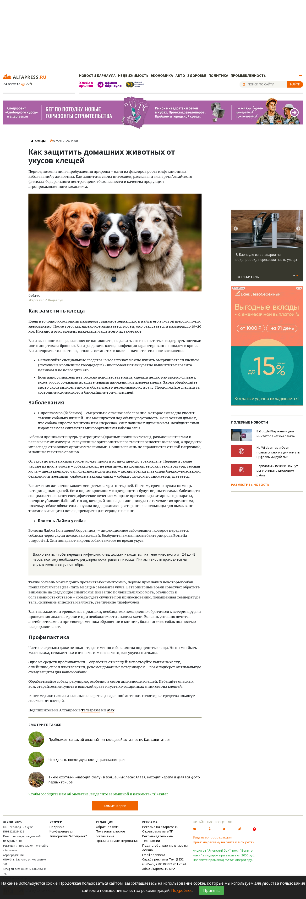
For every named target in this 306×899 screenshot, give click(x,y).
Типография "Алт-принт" (68, 836)
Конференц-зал (61, 831)
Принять (211, 890)
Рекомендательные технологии (157, 838)
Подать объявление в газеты (165, 845)
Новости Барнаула (97, 75)
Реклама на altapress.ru (160, 827)
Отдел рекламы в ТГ (157, 831)
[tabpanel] (267, 248)
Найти (295, 84)
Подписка (56, 827)
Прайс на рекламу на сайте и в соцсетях (223, 842)
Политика (218, 75)
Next (298, 228)
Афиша (147, 850)
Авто (180, 75)
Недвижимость (133, 75)
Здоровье (196, 75)
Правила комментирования (117, 840)
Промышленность (248, 75)
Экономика (162, 75)
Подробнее (181, 890)
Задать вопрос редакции (212, 837)
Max (110, 710)
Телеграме (90, 710)
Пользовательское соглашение (110, 833)
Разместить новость (250, 484)
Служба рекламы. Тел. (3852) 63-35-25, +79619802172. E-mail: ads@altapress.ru (164, 864)
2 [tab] (297, 275)
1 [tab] (294, 275)
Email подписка (153, 855)
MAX (172, 868)
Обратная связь (108, 827)
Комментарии (115, 806)
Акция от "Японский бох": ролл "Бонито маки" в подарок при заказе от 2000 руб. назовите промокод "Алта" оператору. (224, 855)
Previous (235, 228)
